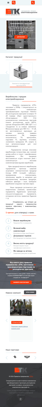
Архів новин (30, 292)
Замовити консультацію (21, 282)
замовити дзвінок (33, 2)
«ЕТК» (31, 376)
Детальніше (21, 37)
